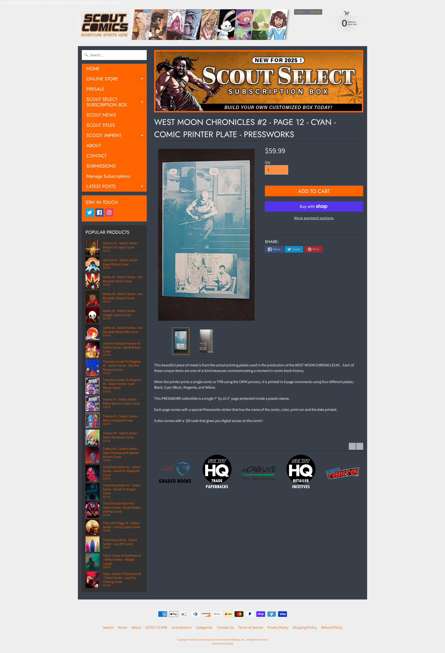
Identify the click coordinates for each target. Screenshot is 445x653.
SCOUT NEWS (101, 115)
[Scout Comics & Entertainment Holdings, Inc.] (184, 25)
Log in (300, 11)
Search (108, 627)
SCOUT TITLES (100, 125)
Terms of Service (250, 627)
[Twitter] (90, 212)
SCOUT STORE (156, 627)
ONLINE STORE (116, 80)
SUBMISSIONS (101, 166)
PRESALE (95, 89)
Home (122, 627)
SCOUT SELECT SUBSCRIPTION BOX (116, 102)
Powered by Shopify (222, 643)
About (136, 627)
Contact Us (225, 627)
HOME (93, 68)
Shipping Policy (305, 627)
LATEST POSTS (116, 187)
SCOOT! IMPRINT (116, 136)
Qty (267, 162)
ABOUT (93, 145)
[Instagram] (109, 212)
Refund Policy (331, 627)
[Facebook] (99, 212)
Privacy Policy (277, 627)
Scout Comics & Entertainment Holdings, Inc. (221, 639)
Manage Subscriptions (108, 176)
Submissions (182, 627)
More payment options (314, 218)
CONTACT (96, 155)
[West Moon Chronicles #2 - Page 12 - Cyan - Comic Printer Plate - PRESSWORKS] (180, 341)
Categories (204, 627)
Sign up (315, 11)
